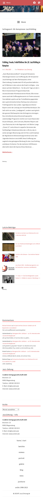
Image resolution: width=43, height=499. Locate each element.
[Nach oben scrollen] (39, 495)
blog (21, 470)
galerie (21, 464)
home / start (21, 440)
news (22, 476)
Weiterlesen (6, 152)
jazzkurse (21, 481)
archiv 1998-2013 (21, 487)
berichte (21, 446)
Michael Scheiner (6, 325)
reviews (21, 452)
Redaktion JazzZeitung (25, 69)
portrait (21, 458)
